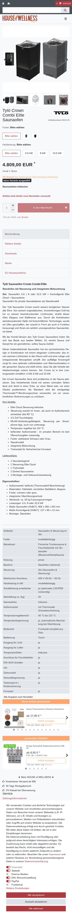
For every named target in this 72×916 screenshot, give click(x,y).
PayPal (15, 881)
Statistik (16, 870)
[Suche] (65, 10)
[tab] (36, 234)
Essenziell (17, 867)
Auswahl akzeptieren (36, 901)
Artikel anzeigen (46, 721)
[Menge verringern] (13, 210)
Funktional (17, 884)
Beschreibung (12, 234)
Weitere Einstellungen (17, 888)
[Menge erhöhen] (13, 205)
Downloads (11, 253)
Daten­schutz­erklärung (36, 861)
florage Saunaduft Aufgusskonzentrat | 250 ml (45, 747)
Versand (24, 217)
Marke (8, 263)
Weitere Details (13, 243)
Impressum (55, 854)
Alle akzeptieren (36, 895)
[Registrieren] (9, 3)
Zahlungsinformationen (15, 798)
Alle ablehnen (36, 908)
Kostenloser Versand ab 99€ (21, 781)
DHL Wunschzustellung (24, 877)
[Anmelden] (3, 3)
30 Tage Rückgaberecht (18, 786)
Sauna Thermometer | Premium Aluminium (45, 709)
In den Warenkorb (42, 207)
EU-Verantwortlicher (15, 272)
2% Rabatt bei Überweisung (20, 790)
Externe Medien (20, 874)
